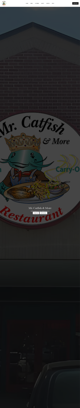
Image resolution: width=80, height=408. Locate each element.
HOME (27, 3)
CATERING (37, 3)
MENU (32, 3)
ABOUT (42, 3)
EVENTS (47, 3)
